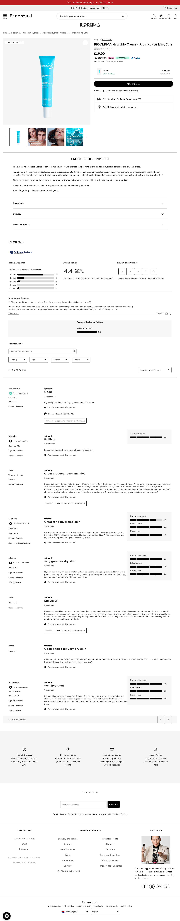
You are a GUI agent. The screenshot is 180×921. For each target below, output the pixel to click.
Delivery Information (68, 839)
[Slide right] (87, 137)
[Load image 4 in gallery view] (74, 137)
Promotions (67, 860)
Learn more (132, 107)
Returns (67, 844)
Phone (119, 91)
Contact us (172, 8)
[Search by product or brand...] (123, 16)
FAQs (67, 855)
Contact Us (24, 849)
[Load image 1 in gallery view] (18, 137)
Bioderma (107, 39)
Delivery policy (126, 906)
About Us (110, 844)
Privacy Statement (110, 860)
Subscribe (113, 804)
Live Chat (111, 91)
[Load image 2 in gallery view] (37, 137)
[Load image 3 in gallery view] (56, 137)
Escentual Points (110, 839)
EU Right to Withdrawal (69, 871)
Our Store (110, 849)
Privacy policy (69, 906)
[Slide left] (6, 137)
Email (125, 91)
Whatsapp (133, 91)
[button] (5, 15)
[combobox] (92, 16)
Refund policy (99, 906)
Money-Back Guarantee (111, 866)
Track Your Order (68, 849)
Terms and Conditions (110, 855)
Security (68, 866)
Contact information (84, 906)
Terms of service (112, 906)
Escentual (57, 906)
